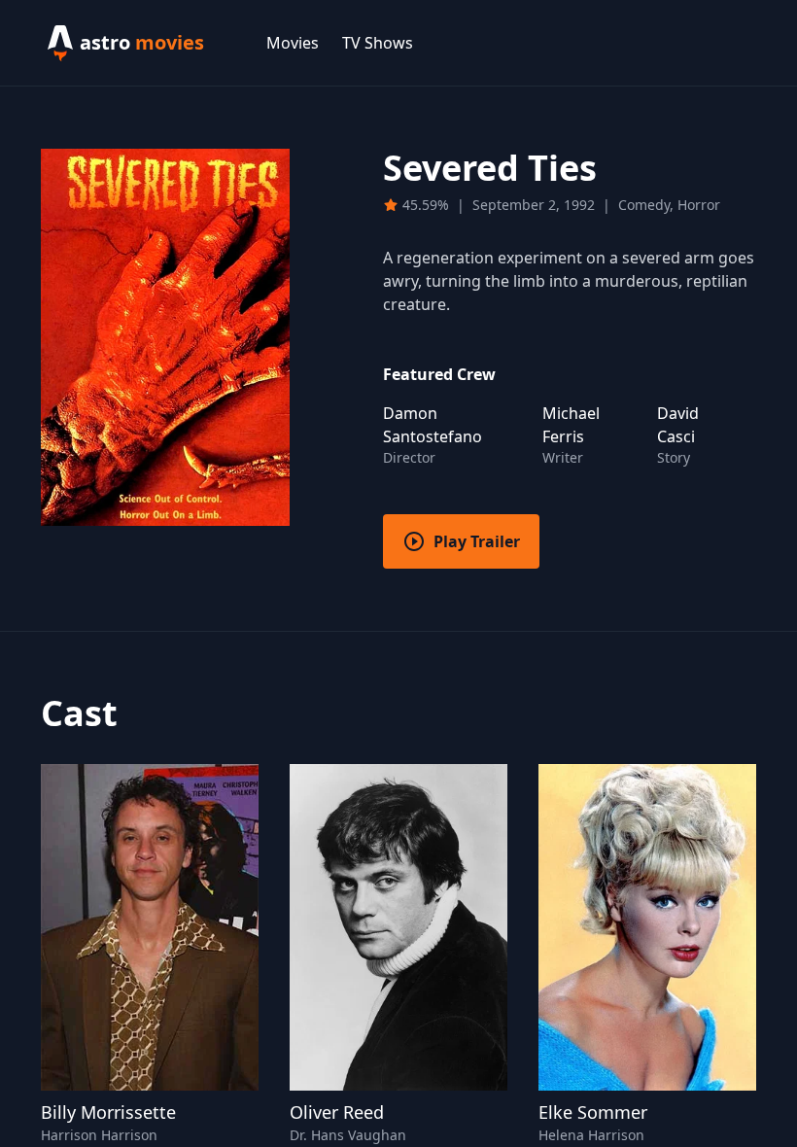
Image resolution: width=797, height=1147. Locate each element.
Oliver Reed (337, 1112)
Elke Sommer (592, 1112)
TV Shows (377, 42)
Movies (292, 42)
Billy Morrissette (108, 1112)
